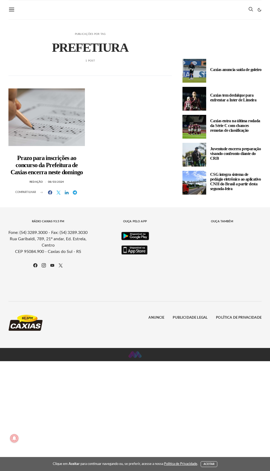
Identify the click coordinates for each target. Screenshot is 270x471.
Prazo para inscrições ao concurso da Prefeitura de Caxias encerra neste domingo (47, 165)
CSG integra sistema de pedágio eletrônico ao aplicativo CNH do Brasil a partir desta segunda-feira (235, 181)
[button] (259, 10)
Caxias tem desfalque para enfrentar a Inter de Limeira (233, 97)
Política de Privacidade (239, 298)
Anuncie (156, 298)
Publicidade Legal (190, 298)
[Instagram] (43, 265)
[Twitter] (60, 265)
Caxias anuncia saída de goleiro (235, 69)
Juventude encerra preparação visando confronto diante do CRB (235, 154)
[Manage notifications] (14, 438)
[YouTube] (52, 265)
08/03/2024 (56, 182)
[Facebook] (35, 265)
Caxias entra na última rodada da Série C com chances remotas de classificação (235, 126)
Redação (36, 182)
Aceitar (209, 464)
